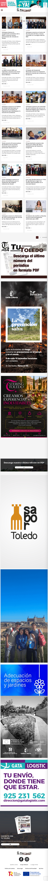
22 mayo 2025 (29, 159)
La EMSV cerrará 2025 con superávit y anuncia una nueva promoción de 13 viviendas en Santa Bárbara (11, 72)
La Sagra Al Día (34, 864)
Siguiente (44, 237)
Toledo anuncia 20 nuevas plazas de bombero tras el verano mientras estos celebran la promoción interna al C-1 (11, 145)
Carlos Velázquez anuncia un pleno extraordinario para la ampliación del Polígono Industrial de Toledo (10, 182)
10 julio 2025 (5, 157)
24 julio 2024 (29, 230)
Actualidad (4, 30)
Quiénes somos (14, 864)
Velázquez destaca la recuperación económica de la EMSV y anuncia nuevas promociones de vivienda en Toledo (11, 35)
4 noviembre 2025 (30, 84)
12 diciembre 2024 (30, 194)
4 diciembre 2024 (6, 228)
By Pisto (41, 868)
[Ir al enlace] (21, 859)
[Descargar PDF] (24, 467)
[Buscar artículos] (46, 10)
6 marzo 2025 (5, 195)
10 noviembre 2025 (6, 86)
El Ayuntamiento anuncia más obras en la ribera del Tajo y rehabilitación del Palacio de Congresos (35, 145)
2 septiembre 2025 (30, 121)
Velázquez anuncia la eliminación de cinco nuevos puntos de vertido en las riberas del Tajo (12, 217)
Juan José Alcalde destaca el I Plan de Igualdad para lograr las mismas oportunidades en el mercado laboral (36, 182)
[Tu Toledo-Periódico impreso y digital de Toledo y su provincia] (24, 10)
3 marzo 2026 (29, 46)
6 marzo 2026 (5, 49)
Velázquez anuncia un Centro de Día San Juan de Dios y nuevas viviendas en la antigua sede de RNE (35, 34)
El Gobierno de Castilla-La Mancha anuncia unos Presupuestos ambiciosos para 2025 (36, 217)
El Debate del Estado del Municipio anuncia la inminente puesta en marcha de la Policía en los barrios (36, 72)
